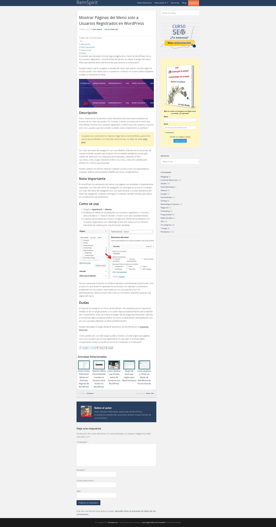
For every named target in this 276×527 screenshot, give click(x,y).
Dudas (83, 53)
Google (163, 194)
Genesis (164, 190)
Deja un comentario (111, 29)
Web (79, 491)
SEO (162, 221)
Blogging (164, 176)
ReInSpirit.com (113, 522)
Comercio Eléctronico (169, 180)
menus (148, 393)
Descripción (85, 44)
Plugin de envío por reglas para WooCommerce (129, 376)
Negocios (164, 207)
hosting (164, 201)
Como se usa (86, 50)
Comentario (82, 442)
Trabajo (164, 228)
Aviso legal (146, 522)
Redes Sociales (166, 218)
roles (152, 393)
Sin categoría (166, 225)
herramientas (166, 197)
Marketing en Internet (170, 204)
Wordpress (90, 393)
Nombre (81, 470)
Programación (166, 214)
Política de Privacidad (157, 522)
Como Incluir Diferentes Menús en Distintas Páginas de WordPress (84, 379)
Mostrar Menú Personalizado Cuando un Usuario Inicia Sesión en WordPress (99, 379)
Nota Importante (88, 47)
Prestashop (165, 211)
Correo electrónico (86, 480)
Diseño (163, 183)
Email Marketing (167, 187)
